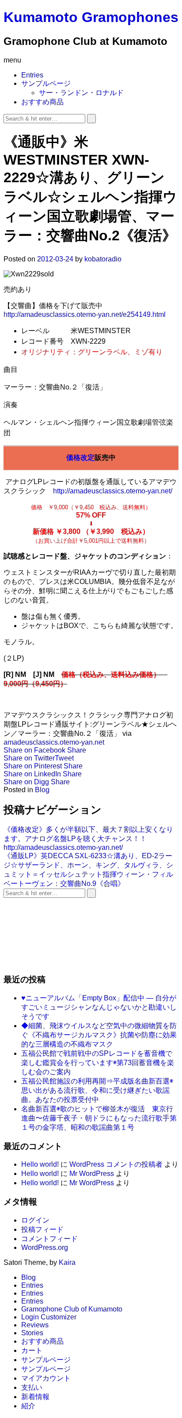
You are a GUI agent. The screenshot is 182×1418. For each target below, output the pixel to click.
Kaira (67, 1262)
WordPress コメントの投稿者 (116, 1164)
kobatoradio (102, 259)
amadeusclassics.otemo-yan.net (54, 742)
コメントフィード (49, 1238)
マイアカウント (46, 1378)
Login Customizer (48, 1317)
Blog (42, 789)
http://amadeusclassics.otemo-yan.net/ (112, 491)
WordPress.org (44, 1247)
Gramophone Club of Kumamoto (71, 1309)
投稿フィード (42, 1229)
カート (31, 1350)
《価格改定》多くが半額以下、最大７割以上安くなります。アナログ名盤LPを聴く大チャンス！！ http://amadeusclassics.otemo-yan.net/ (88, 838)
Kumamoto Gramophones (91, 17)
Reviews (35, 1325)
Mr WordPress (91, 1173)
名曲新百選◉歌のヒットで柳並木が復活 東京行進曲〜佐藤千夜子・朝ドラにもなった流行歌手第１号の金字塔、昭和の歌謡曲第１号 (99, 1118)
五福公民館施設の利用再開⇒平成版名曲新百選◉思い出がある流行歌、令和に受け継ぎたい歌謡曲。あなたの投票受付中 (97, 1090)
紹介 (28, 1406)
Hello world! (40, 1164)
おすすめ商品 (42, 102)
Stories (32, 1333)
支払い (31, 1387)
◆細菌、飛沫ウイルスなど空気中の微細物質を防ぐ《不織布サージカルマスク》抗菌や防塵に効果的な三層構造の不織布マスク (99, 1035)
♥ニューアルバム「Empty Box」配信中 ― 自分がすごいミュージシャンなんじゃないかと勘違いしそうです (99, 1007)
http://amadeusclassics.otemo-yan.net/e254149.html (85, 314)
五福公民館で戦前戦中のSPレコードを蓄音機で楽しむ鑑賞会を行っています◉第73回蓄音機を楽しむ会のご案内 (97, 1063)
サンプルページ (46, 83)
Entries (32, 75)
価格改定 (80, 457)
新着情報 (35, 1396)
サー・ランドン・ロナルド (81, 92)
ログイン (35, 1220)
